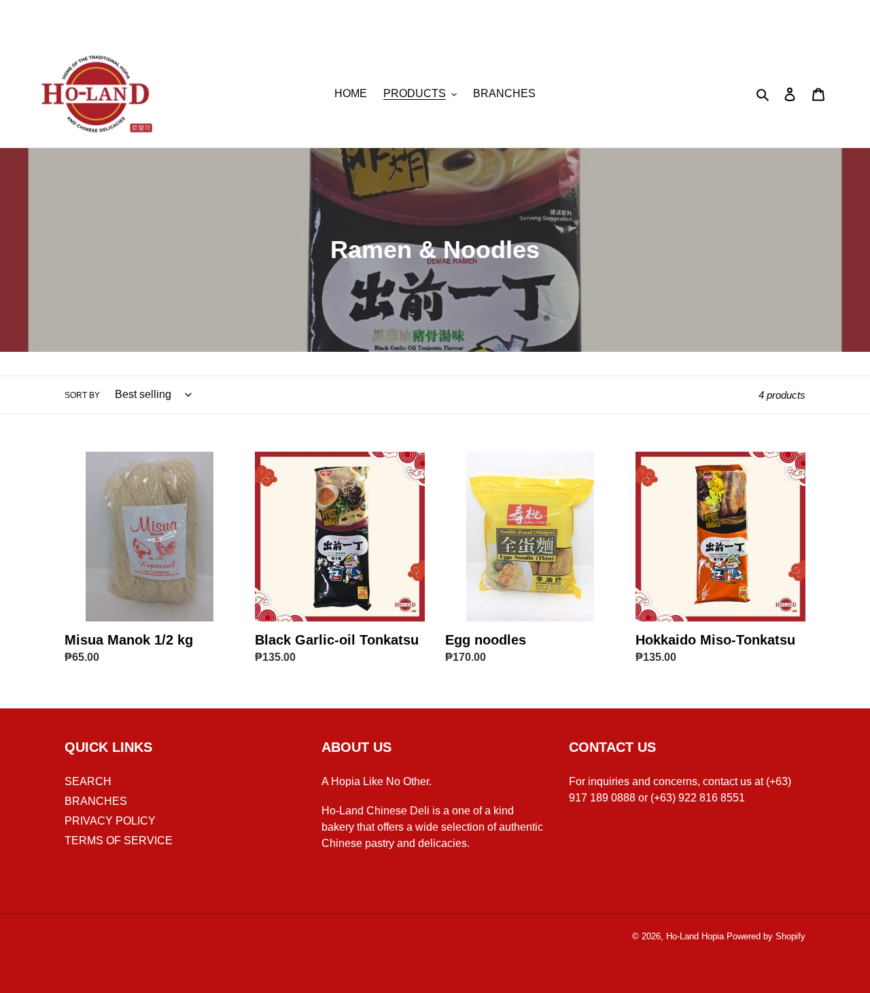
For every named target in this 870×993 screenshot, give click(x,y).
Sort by (82, 395)
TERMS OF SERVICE (119, 840)
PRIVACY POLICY (110, 821)
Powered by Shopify (766, 936)
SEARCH (88, 781)
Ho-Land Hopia (695, 936)
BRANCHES (96, 801)
